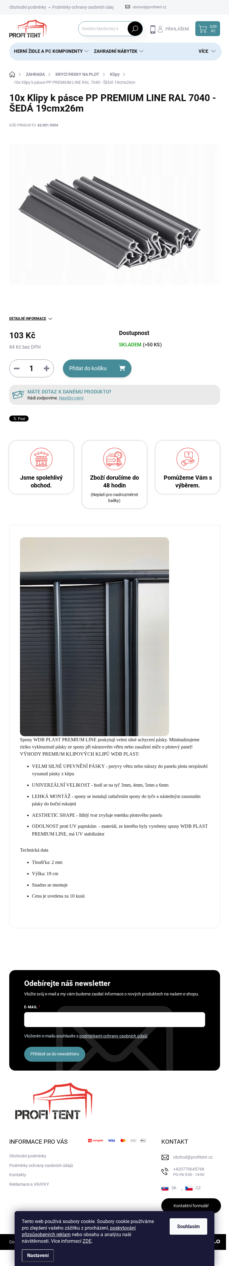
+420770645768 (188, 1172)
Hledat (135, 28)
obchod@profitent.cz (193, 1157)
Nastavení (38, 1255)
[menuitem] (49, 51)
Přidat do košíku (88, 368)
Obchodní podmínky (27, 7)
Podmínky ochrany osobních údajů (84, 7)
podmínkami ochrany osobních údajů (113, 1036)
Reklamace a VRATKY (29, 1184)
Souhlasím (188, 1226)
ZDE (87, 1241)
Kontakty (17, 1174)
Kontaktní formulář (191, 1205)
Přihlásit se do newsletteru (54, 1054)
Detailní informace (27, 318)
